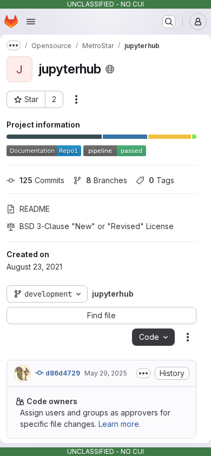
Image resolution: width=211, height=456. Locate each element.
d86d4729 (62, 373)
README (34, 208)
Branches (106, 180)
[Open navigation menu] (30, 21)
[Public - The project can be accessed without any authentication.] (110, 69)
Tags (161, 180)
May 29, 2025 (105, 373)
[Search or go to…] (168, 21)
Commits (41, 180)
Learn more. (119, 423)
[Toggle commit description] (143, 373)
